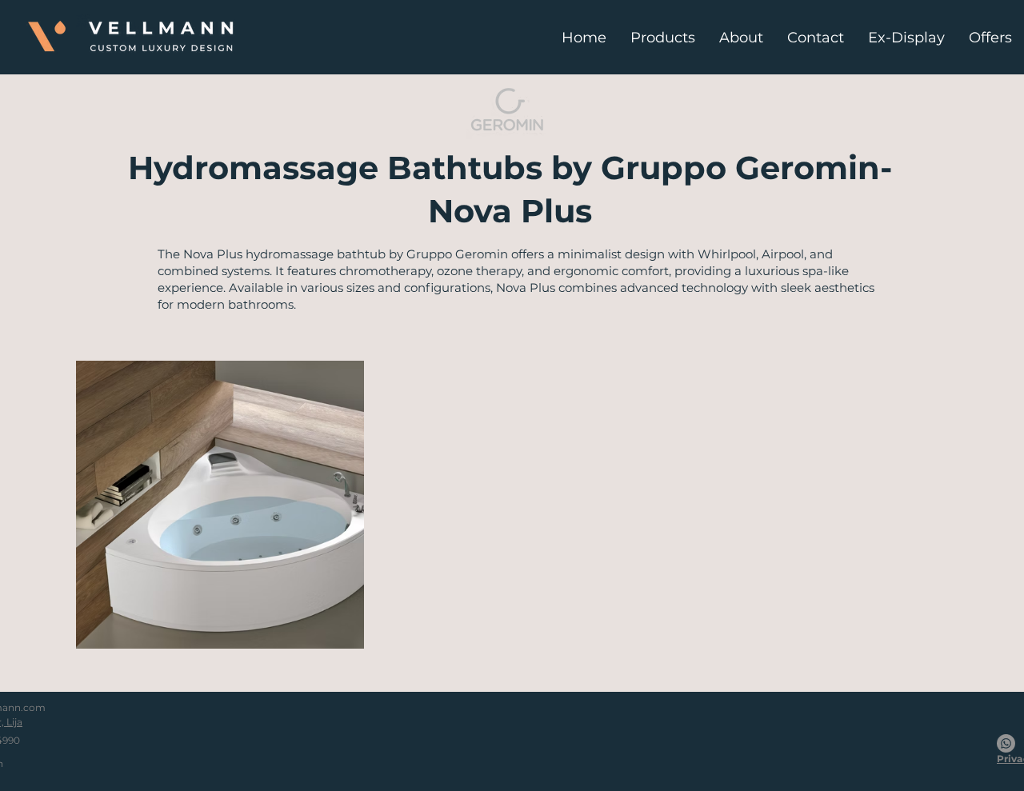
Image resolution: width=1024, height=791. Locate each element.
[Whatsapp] (1006, 743)
